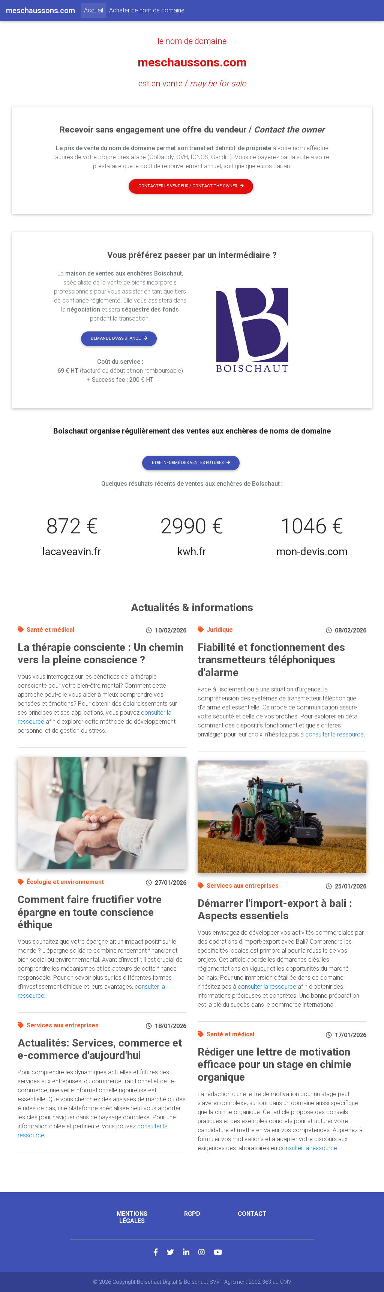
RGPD (192, 1213)
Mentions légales (132, 1217)
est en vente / (192, 83)
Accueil (95, 10)
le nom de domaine (192, 41)
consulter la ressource (334, 734)
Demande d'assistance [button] (116, 338)
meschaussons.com (192, 62)
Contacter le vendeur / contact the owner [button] (187, 186)
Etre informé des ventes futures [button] (188, 462)
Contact (252, 1213)
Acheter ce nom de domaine (146, 10)
